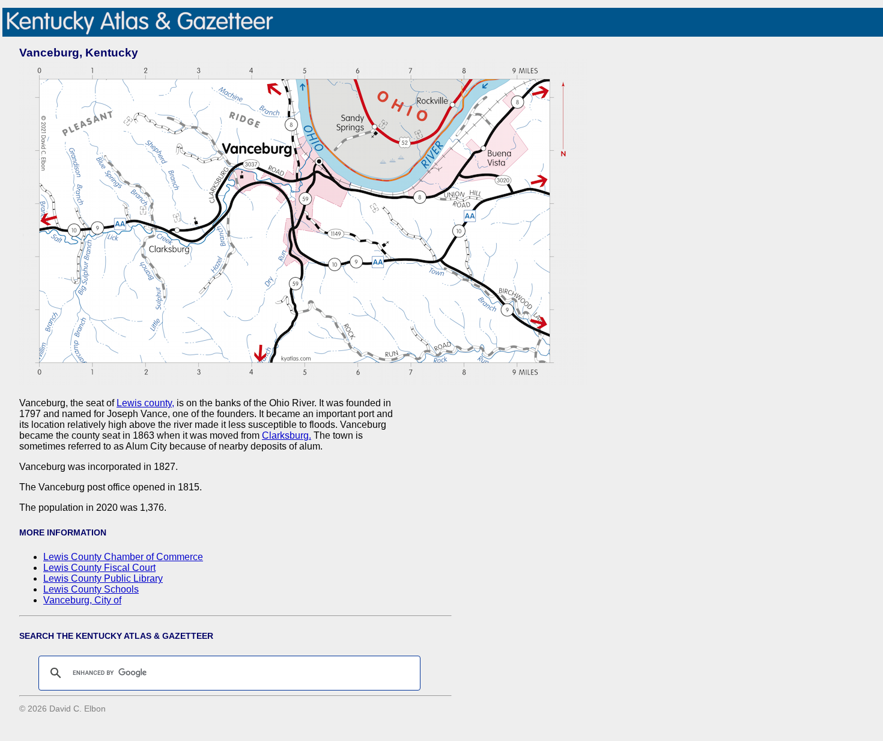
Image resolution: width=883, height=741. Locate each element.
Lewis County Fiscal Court (99, 568)
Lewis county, (145, 403)
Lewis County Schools (91, 589)
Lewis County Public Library (103, 578)
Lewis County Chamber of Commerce (123, 557)
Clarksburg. (286, 435)
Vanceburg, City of (82, 600)
